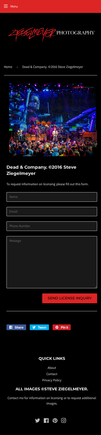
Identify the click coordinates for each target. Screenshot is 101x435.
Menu (14, 6)
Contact (51, 374)
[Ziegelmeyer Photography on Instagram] (63, 421)
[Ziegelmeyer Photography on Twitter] (37, 421)
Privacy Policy (51, 380)
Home (8, 67)
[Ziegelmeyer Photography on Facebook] (46, 421)
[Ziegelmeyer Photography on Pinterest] (55, 421)
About (52, 368)
